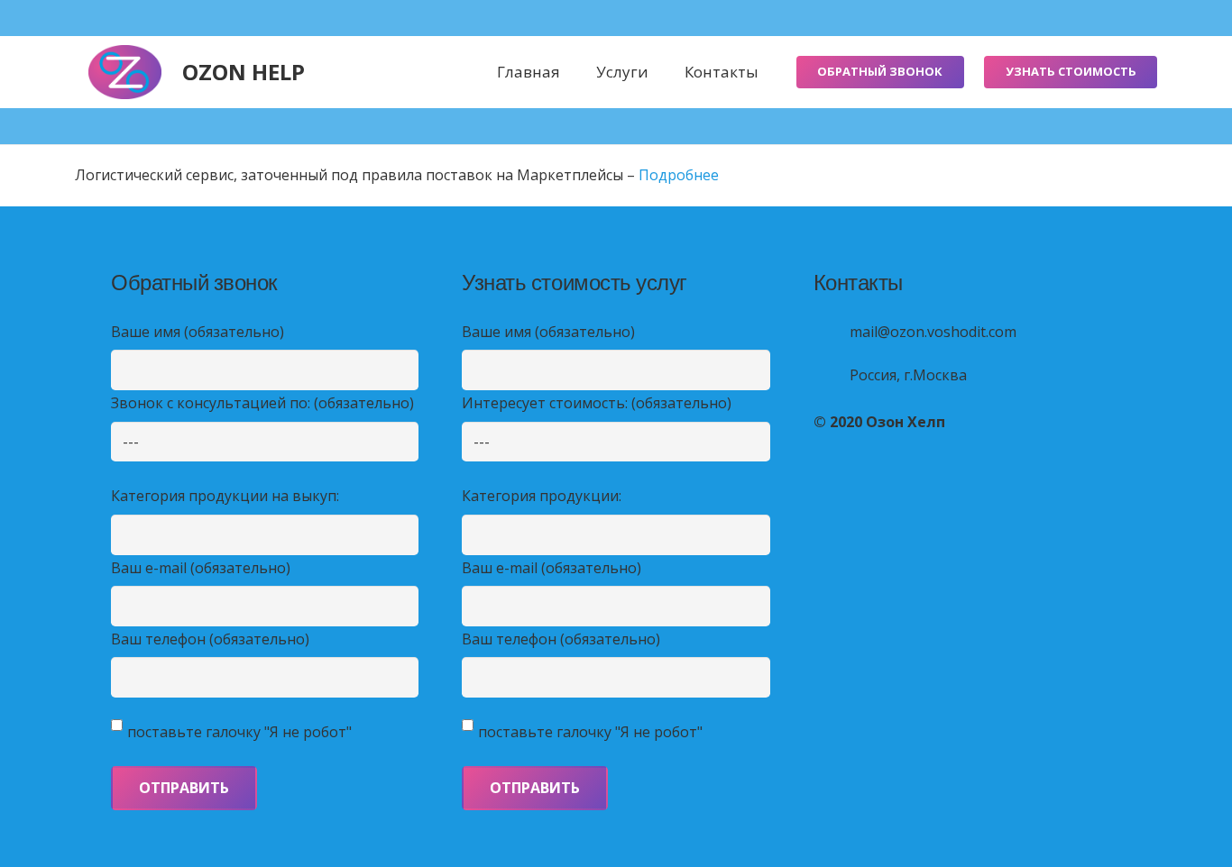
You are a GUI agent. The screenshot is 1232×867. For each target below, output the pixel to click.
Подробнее (679, 175)
